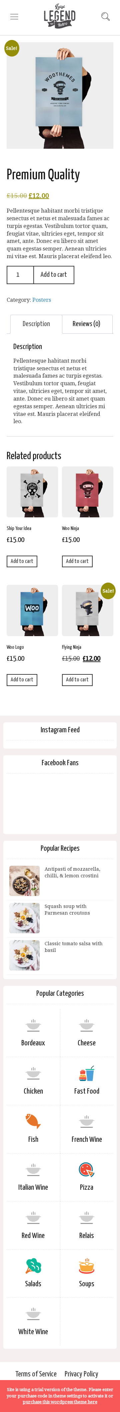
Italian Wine (33, 1187)
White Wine (33, 1332)
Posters (41, 300)
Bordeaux (33, 1043)
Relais (86, 1236)
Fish (33, 1140)
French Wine (87, 1140)
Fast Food (86, 1091)
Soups (86, 1284)
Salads (33, 1284)
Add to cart (54, 274)
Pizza (86, 1187)
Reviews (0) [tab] (86, 324)
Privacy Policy (81, 1374)
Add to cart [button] (22, 561)
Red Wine (33, 1236)
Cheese (87, 1043)
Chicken (33, 1091)
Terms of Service (36, 1374)
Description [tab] (36, 324)
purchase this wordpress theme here (60, 1401)
